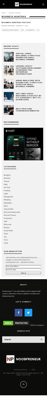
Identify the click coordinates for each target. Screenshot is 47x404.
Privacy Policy (20, 369)
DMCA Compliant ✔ (37, 325)
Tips (22, 30)
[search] (41, 339)
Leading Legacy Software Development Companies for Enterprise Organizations (29, 70)
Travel (6, 243)
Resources (7, 224)
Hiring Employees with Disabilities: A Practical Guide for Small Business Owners (29, 83)
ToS (33, 369)
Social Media (8, 230)
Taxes (6, 234)
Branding (7, 178)
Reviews (7, 227)
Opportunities (8, 209)
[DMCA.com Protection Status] (16, 325)
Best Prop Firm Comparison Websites (27, 110)
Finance (6, 181)
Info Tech (7, 187)
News (6, 206)
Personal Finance (10, 215)
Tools (6, 240)
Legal (6, 193)
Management (8, 197)
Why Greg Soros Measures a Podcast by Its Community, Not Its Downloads (28, 97)
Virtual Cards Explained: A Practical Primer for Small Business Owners (28, 57)
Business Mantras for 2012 (16, 22)
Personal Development (11, 30)
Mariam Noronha (8, 26)
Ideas (6, 184)
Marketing (7, 200)
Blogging (7, 175)
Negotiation (8, 203)
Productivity (8, 218)
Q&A (5, 221)
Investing (7, 190)
